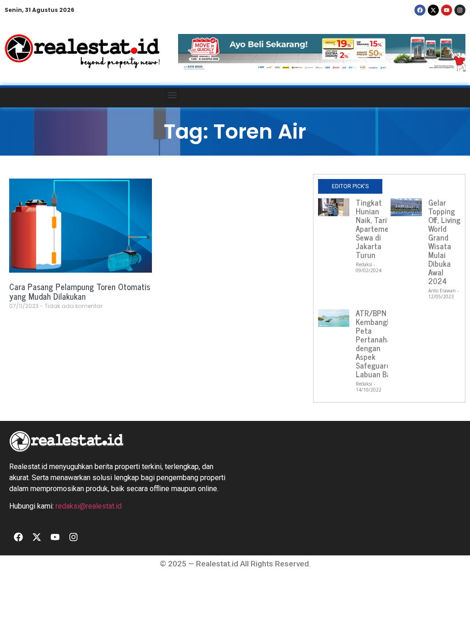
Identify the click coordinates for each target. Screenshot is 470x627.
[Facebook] (419, 10)
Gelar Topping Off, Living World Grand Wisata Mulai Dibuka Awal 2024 (444, 241)
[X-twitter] (433, 10)
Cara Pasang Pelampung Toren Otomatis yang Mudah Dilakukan (79, 291)
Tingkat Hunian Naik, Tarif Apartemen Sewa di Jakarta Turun (374, 228)
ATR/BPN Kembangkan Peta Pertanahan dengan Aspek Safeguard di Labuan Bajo (377, 344)
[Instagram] (459, 10)
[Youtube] (446, 10)
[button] (171, 95)
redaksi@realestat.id (89, 506)
